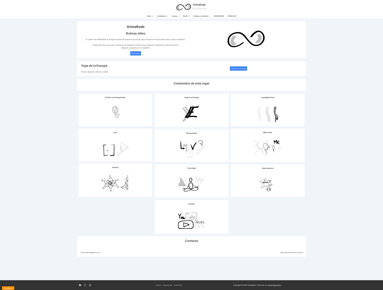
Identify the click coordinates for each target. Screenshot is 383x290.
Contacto (158, 285)
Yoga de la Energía (238, 69)
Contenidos (161, 16)
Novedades (135, 53)
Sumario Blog (178, 285)
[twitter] (85, 285)
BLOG (185, 16)
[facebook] (80, 285)
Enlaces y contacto (200, 16)
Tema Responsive (274, 285)
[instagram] (90, 285)
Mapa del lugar (167, 285)
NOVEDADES (219, 16)
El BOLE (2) (232, 16)
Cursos (174, 16)
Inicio (149, 16)
